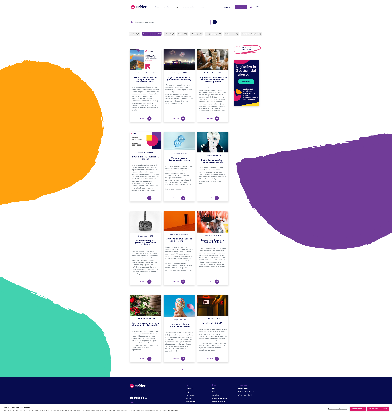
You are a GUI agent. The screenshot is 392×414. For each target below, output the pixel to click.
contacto (226, 7)
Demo (214, 392)
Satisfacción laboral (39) (152, 34)
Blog (187, 392)
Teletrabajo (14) (196, 34)
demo (157, 7)
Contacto (189, 388)
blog (176, 7)
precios (167, 7)
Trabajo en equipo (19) (213, 34)
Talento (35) (182, 34)
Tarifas (188, 398)
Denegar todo (358, 409)
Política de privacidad (219, 398)
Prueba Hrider (243, 388)
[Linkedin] (131, 398)
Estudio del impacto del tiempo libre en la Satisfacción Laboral (145, 80)
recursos (204, 7)
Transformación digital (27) (251, 34)
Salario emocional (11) (131, 34)
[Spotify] (142, 398)
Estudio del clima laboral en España (145, 158)
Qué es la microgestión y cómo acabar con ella (213, 161)
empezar (241, 7)
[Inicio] (139, 7)
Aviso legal (215, 395)
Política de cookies (218, 401)
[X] (139, 398)
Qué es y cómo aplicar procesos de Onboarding (179, 79)
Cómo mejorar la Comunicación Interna (179, 159)
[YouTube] (146, 398)
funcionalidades (189, 7)
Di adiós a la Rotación (212, 323)
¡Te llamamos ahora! (245, 395)
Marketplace (190, 395)
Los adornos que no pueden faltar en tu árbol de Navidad (145, 324)
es (257, 7)
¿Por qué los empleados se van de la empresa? (179, 240)
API (213, 388)
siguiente (184, 369)
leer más (143, 118)
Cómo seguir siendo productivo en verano (179, 325)
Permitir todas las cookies (378, 409)
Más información (173, 410)
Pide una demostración (246, 392)
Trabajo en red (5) (231, 34)
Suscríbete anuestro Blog (246, 48)
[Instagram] (135, 398)
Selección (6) (169, 34)
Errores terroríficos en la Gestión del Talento (212, 241)
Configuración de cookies (337, 409)
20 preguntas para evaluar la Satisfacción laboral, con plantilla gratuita (213, 80)
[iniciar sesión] (251, 7)
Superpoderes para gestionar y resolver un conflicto (145, 243)
